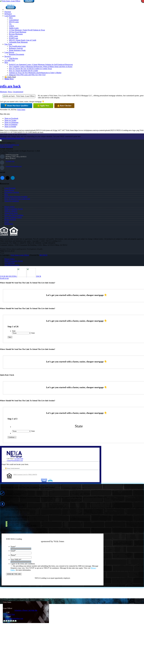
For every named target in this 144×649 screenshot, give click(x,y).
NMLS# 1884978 (10, 211)
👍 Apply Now (43, 106)
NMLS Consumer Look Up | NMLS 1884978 (25, 474)
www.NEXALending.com (9, 145)
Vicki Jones (21, 110)
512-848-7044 (10, 161)
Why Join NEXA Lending (13, 215)
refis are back (10, 86)
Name (13, 547)
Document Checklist (11, 192)
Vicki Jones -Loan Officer (19, 255)
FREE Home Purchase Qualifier (15, 197)
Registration (8, 224)
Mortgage (3, 92)
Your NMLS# (16, 559)
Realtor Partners (10, 219)
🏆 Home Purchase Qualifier (16, 106)
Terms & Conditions (11, 201)
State (14, 331)
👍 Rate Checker (64, 106)
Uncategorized (18, 92)
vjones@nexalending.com (14, 166)
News (10, 92)
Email (13, 551)
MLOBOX (43, 255)
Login (6, 222)
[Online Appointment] (10, 10)
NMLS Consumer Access (13, 209)
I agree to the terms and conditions (23, 564)
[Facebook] (2, 178)
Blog (6, 194)
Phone (13, 555)
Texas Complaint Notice (13, 217)
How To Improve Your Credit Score (17, 199)
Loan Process (9, 190)
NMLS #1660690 (6, 147)
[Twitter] (7, 178)
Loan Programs (9, 188)
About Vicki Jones (11, 213)
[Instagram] (13, 178)
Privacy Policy (9, 207)
